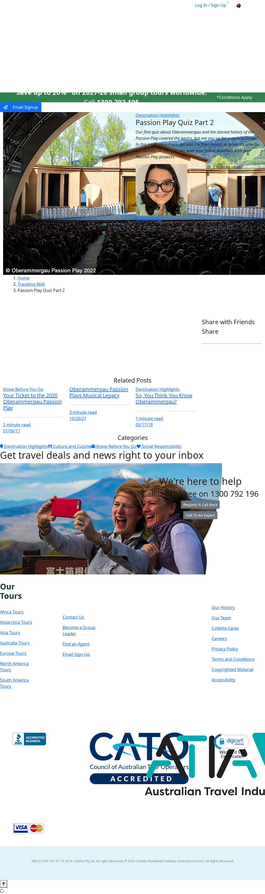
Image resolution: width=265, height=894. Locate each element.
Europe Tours (13, 653)
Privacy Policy (225, 649)
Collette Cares (225, 628)
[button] (232, 741)
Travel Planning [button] (237, 47)
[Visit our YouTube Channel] (29, 578)
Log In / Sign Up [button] (210, 5)
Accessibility (223, 680)
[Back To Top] (3, 884)
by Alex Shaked (149, 219)
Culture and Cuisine (71, 446)
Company (229, 591)
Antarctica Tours (16, 622)
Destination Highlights (158, 115)
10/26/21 (77, 418)
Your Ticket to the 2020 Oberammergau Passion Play (32, 401)
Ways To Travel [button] (104, 47)
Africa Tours (12, 612)
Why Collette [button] (145, 47)
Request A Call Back (200, 504)
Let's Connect (78, 596)
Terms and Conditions (233, 659)
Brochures (203, 47)
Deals (177, 47)
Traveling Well (31, 284)
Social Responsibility (161, 446)
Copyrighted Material (232, 669)
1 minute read (149, 418)
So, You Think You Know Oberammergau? (164, 398)
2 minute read (17, 424)
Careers (219, 638)
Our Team (221, 618)
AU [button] (244, 5)
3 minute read (83, 412)
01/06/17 (11, 431)
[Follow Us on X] (13, 578)
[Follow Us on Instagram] (7, 578)
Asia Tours (10, 632)
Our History (223, 607)
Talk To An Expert (200, 515)
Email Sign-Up (76, 654)
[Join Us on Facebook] (2, 578)
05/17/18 (144, 424)
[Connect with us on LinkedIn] (18, 578)
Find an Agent (76, 644)
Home (24, 278)
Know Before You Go (23, 389)
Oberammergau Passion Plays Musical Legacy (98, 392)
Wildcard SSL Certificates (232, 754)
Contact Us (73, 617)
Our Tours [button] (66, 47)
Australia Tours (15, 643)
